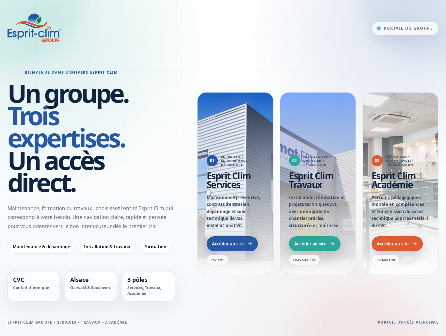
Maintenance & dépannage (41, 247)
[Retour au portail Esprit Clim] (34, 28)
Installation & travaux (107, 247)
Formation (155, 247)
